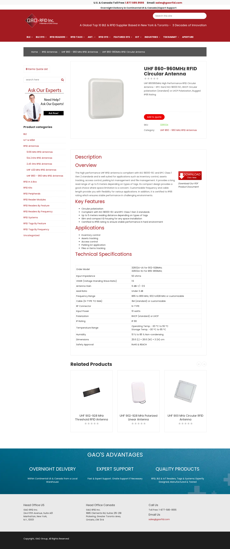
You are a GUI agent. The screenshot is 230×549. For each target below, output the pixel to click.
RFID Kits (27, 187)
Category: (149, 130)
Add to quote (154, 117)
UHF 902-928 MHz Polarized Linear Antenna (138, 417)
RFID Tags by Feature (34, 223)
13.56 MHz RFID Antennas (40, 152)
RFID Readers (57, 37)
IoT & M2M (29, 140)
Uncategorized (31, 235)
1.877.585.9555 (134, 3)
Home (34, 51)
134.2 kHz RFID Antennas (39, 157)
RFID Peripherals (31, 193)
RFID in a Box (30, 181)
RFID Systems (30, 217)
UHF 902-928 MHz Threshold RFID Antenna (91, 417)
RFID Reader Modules (34, 199)
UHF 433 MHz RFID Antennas (41, 169)
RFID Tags (76, 37)
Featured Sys (122, 37)
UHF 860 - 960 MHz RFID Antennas (79, 51)
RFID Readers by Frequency (38, 211)
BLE (29, 37)
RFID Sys (103, 37)
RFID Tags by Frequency (36, 229)
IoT (137, 37)
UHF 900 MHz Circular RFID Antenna (185, 417)
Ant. (90, 37)
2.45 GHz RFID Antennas (39, 163)
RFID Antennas (49, 51)
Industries (151, 37)
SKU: (146, 124)
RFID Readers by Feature (36, 205)
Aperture (188, 37)
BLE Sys (40, 37)
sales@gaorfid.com (169, 3)
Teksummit (170, 37)
